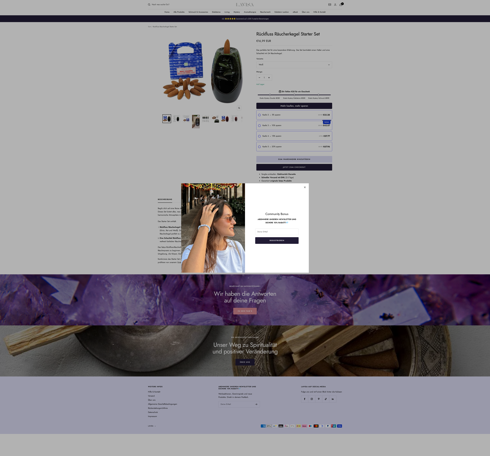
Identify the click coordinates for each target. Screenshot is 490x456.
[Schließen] (305, 187)
